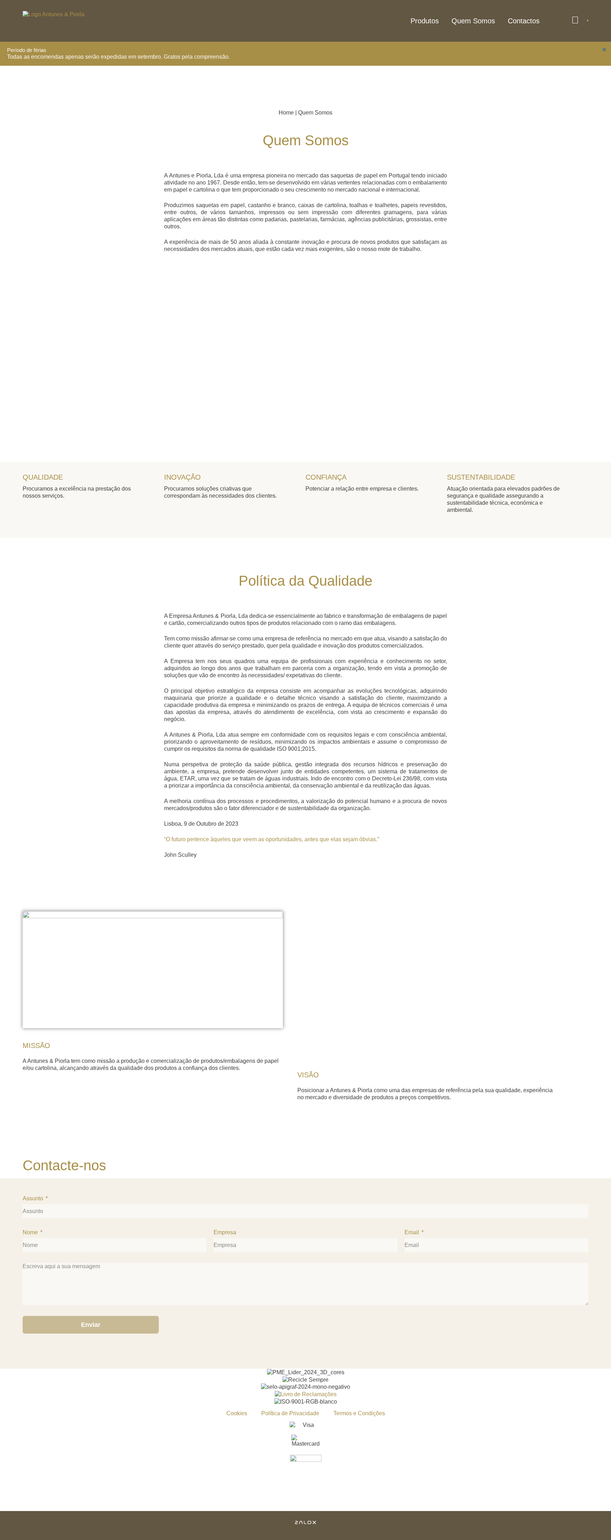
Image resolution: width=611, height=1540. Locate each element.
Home (286, 113)
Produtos (425, 21)
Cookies (236, 1413)
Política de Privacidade (290, 1413)
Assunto (34, 1198)
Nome (31, 1232)
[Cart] (587, 20)
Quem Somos (473, 21)
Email (412, 1232)
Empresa (225, 1232)
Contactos (524, 21)
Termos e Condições (359, 1413)
